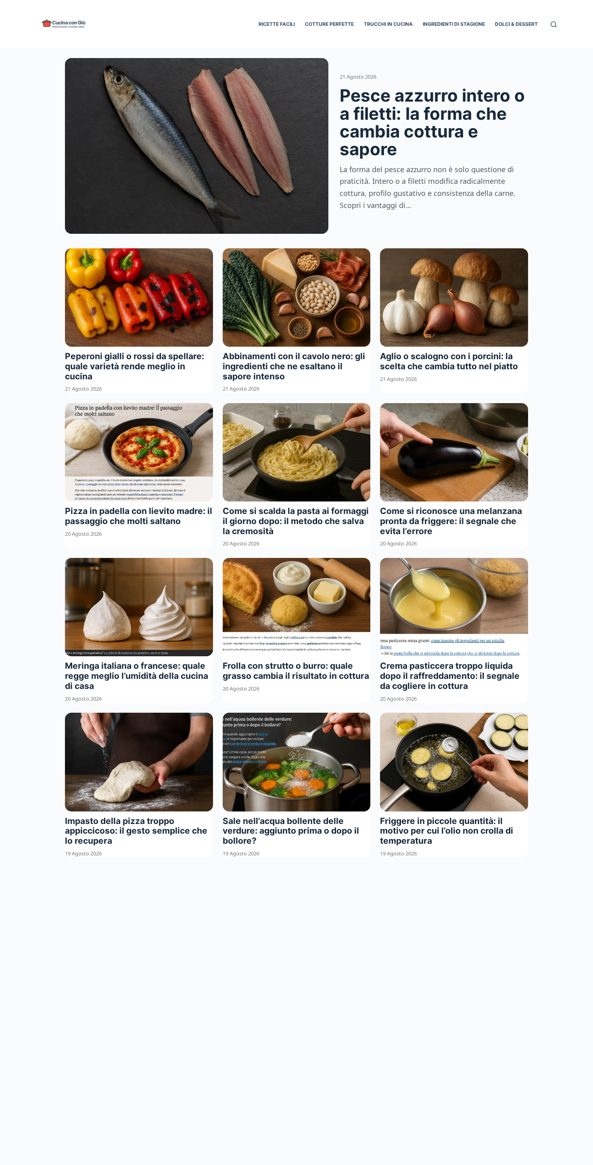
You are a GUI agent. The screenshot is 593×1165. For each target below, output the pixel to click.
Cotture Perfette (329, 24)
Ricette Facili (277, 24)
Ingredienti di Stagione (454, 24)
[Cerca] (554, 24)
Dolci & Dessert (516, 24)
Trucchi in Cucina (388, 24)
